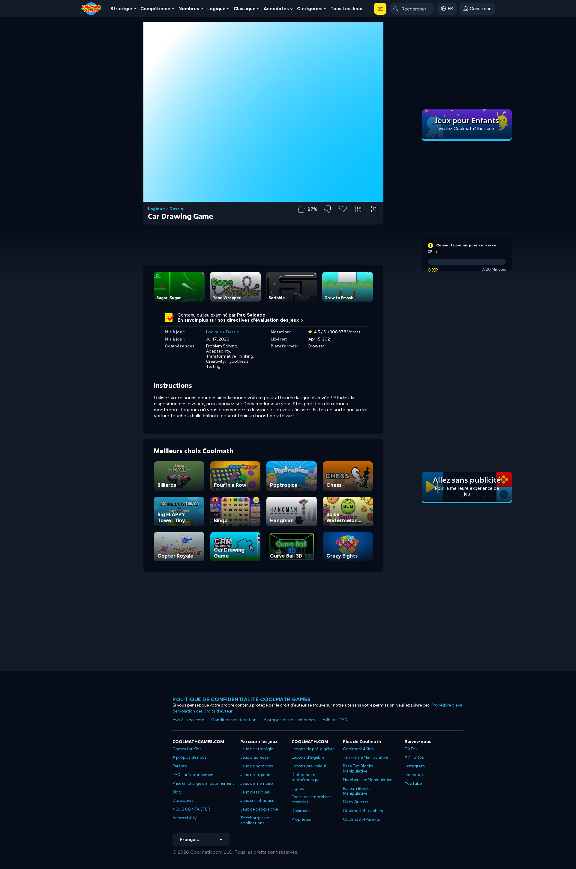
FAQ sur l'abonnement (193, 774)
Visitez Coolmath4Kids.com (467, 128)
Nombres (188, 8)
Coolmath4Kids (358, 748)
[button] (380, 9)
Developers (183, 800)
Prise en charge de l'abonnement (203, 783)
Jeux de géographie (259, 809)
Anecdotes (276, 8)
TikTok (411, 748)
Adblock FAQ (335, 719)
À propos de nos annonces (289, 719)
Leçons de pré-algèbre (313, 748)
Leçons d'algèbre (308, 757)
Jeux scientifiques (257, 800)
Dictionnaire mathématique (306, 777)
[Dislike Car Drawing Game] (327, 209)
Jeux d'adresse (254, 757)
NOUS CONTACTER (191, 809)
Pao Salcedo (251, 315)
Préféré (343, 218)
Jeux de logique (255, 774)
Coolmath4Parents (361, 819)
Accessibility (184, 817)
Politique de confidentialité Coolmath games (241, 699)
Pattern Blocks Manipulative (356, 791)
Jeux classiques (255, 792)
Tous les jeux (346, 8)
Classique (245, 8)
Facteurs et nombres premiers (312, 799)
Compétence (155, 8)
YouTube (413, 783)
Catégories (309, 8)
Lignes (298, 788)
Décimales (301, 810)
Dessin (176, 209)
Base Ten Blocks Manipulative (358, 768)
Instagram (415, 766)
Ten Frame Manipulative (365, 757)
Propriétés (301, 819)
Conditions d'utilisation (233, 719)
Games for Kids (187, 748)
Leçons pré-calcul (309, 766)
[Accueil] (91, 8)
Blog (176, 792)
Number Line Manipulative (367, 779)
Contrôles (358, 219)
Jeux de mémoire (256, 783)
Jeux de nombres (256, 766)
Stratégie (121, 8)
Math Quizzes (356, 802)
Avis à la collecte (188, 719)
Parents (179, 766)
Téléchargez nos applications (256, 820)
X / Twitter (415, 757)
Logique (216, 8)
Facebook (414, 774)
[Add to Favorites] (343, 208)
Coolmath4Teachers (363, 810)
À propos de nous (189, 757)
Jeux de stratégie (256, 748)
